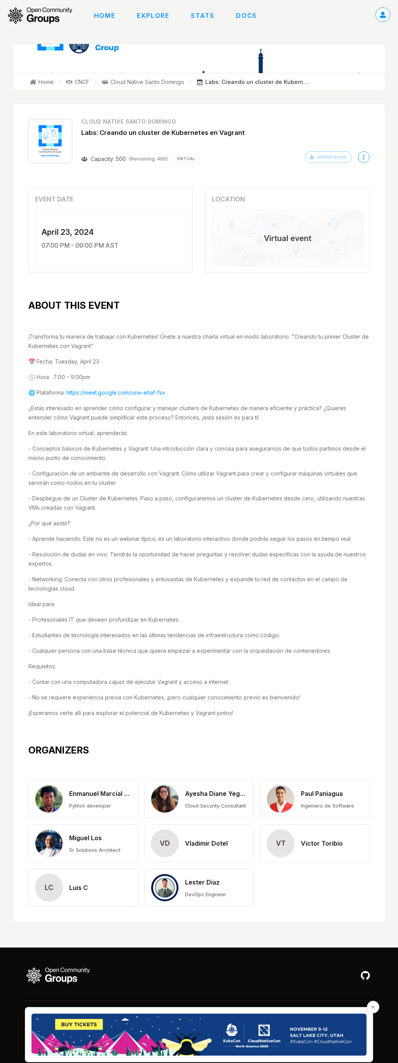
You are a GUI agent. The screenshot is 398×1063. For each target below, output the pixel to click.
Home (104, 15)
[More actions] (364, 157)
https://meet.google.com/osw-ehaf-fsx (115, 392)
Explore (153, 15)
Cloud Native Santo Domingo (128, 121)
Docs (246, 15)
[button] (83, 799)
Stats (202, 15)
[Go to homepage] (44, 15)
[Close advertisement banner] (373, 1007)
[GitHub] (365, 975)
